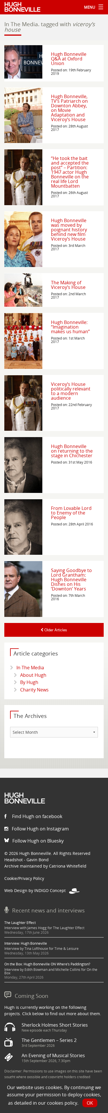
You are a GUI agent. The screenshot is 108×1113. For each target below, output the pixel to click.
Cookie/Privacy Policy (24, 878)
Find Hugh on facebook (36, 816)
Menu (92, 7)
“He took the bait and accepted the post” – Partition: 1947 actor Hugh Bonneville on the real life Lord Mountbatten (70, 172)
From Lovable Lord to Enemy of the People (71, 513)
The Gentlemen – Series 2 (49, 1040)
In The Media (30, 667)
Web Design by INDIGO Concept (36, 890)
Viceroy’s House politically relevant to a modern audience (70, 391)
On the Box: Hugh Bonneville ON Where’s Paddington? (47, 964)
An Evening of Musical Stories (53, 1055)
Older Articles (55, 629)
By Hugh (29, 682)
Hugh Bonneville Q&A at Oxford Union (68, 58)
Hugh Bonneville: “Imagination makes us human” (70, 327)
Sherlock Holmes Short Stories (55, 1025)
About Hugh (33, 675)
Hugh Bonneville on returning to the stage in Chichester (72, 451)
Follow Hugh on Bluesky (37, 841)
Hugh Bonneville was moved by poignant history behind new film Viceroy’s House (69, 229)
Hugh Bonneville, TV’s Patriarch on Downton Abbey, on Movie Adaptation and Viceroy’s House (69, 108)
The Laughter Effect (20, 922)
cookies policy (62, 1103)
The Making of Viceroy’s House (68, 284)
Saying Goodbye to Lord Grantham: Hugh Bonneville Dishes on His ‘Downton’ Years (71, 579)
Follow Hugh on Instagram (40, 829)
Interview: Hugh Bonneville (25, 943)
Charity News (34, 690)
